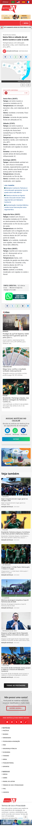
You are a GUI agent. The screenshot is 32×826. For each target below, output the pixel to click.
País (4, 745)
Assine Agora (15, 708)
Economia (6, 752)
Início (5, 774)
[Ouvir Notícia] (6, 92)
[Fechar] (25, 817)
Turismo (6, 756)
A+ (28, 85)
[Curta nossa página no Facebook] (7, 722)
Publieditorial (8, 763)
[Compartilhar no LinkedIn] (26, 56)
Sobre (5, 778)
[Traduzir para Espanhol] (23, 2)
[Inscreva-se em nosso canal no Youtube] (21, 722)
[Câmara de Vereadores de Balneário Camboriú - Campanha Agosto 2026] (16, 17)
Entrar (6, 2)
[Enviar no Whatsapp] (16, 56)
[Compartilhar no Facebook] (5, 56)
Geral (5, 759)
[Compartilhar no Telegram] (21, 56)
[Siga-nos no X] (16, 722)
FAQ (4, 788)
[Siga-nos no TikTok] (25, 722)
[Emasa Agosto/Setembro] (16, 822)
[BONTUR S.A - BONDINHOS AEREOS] (16, 457)
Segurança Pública (10, 748)
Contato (6, 792)
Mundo (5, 734)
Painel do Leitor (9, 781)
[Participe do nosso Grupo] (16, 297)
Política (6, 730)
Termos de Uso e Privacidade (13, 785)
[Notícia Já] (16, 9)
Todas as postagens (16, 685)
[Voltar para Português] (13, 2)
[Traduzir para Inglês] (18, 2)
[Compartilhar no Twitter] (10, 56)
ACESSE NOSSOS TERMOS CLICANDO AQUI (15, 819)
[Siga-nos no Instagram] (12, 722)
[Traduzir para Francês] (29, 2)
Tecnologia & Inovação (11, 741)
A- (22, 85)
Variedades (7, 738)
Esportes (6, 766)
